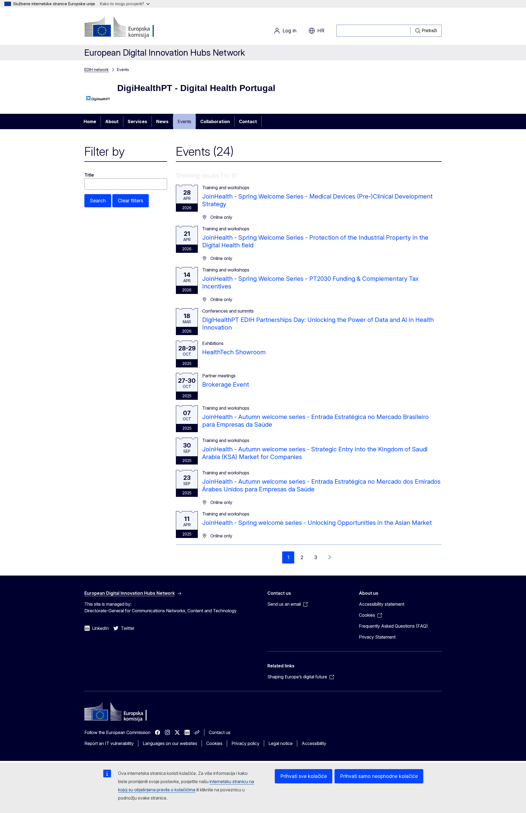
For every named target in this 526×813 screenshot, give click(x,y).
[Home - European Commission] (128, 27)
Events (184, 121)
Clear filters (130, 200)
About (112, 121)
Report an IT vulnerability (109, 743)
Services (137, 121)
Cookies (214, 743)
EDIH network (96, 69)
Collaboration (215, 121)
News (162, 121)
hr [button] (320, 30)
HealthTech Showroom (233, 352)
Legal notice (280, 743)
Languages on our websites (170, 743)
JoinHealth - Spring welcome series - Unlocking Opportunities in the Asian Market (317, 522)
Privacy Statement (377, 637)
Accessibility (314, 743)
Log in (289, 30)
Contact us (219, 732)
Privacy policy (245, 743)
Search (98, 200)
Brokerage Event (225, 384)
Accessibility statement (381, 604)
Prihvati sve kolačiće (303, 776)
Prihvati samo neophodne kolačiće (379, 776)
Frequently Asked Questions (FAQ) (393, 626)
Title (89, 175)
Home (90, 121)
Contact (248, 121)
